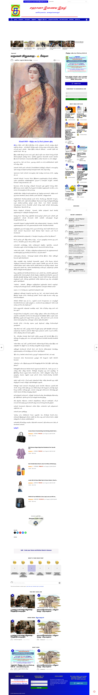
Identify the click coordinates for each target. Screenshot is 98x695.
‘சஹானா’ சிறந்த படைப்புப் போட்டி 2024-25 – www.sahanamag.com (81, 154)
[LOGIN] (86, 19)
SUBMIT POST (77, 83)
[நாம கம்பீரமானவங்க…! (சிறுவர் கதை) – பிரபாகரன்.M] (29, 44)
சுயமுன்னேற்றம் (68, 191)
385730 (36, 483)
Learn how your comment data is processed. (35, 586)
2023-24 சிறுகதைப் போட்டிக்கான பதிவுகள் (80, 189)
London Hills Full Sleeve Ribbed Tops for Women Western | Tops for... (42, 480)
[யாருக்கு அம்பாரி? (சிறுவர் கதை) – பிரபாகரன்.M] (42, 44)
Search (86, 1)
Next (86, 45)
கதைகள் (21, 19)
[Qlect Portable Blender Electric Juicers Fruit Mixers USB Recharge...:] (21, 470)
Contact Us (77, 19)
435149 (35, 433)
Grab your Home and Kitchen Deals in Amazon (38, 550)
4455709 (36, 499)
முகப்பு (15, 19)
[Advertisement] (49, 31)
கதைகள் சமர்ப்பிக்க (53, 19)
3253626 (36, 466)
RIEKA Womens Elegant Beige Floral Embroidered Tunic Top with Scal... (41, 448)
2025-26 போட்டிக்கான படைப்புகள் (16, 607)
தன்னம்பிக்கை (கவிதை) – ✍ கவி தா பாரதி (82, 131)
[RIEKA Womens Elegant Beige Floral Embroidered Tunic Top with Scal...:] (21, 454)
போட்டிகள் (27, 19)
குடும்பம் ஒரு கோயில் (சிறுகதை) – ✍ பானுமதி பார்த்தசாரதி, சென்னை (70, 156)
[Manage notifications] (94, 691)
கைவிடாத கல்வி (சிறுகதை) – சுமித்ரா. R (81, 194)
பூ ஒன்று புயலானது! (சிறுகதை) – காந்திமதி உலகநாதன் (17, 49)
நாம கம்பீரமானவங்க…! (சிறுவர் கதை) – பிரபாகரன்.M (29, 49)
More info (34, 435)
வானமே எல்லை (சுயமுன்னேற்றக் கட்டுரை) (69, 195)
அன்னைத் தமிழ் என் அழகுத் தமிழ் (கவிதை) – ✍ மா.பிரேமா (69, 173)
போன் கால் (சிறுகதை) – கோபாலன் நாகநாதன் (79, 42)
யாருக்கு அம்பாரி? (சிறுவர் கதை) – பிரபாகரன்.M (41, 49)
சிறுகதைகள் (25, 607)
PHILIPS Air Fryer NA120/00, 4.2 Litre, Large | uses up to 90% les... (42, 496)
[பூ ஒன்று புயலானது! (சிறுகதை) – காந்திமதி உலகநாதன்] (17, 44)
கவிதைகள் (67, 169)
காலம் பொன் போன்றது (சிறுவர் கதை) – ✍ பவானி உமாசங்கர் (81, 115)
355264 (36, 451)
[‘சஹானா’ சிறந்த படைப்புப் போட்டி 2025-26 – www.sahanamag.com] (23, 657)
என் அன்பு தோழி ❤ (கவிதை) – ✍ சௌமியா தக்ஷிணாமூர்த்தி (70, 115)
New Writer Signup (64, 19)
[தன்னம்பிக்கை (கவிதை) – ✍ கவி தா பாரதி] (82, 126)
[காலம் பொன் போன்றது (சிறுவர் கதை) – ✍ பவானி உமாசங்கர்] (82, 110)
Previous (11, 45)
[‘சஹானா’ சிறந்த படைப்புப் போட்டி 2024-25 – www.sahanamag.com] (82, 149)
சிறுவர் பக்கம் (79, 169)
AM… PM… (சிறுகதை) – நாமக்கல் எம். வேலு (55, 49)
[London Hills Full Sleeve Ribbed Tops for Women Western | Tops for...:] (21, 487)
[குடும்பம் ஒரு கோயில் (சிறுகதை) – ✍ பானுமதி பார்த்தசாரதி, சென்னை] (70, 149)
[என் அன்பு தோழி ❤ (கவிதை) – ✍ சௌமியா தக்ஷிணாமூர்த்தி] (70, 110)
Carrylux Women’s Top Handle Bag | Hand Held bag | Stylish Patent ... (42, 431)
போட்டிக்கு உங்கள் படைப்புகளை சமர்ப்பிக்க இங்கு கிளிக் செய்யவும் (36, 1)
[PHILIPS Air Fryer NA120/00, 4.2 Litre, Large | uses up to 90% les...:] (21, 503)
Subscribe (71, 19)
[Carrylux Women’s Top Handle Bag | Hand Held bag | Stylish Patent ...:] (21, 437)
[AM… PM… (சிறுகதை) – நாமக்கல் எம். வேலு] (55, 44)
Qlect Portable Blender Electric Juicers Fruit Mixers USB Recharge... (42, 464)
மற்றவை (34, 19)
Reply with (59, 583)
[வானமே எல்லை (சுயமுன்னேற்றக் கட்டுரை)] (70, 188)
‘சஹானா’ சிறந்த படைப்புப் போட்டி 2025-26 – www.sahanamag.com (22, 666)
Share (12, 64)
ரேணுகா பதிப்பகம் (42, 19)
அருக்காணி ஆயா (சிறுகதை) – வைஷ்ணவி (68, 49)
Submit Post (80, 683)
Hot (12, 650)
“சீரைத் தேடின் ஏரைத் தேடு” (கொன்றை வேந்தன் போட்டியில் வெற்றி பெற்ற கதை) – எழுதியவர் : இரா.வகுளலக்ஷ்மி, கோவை (82, 176)
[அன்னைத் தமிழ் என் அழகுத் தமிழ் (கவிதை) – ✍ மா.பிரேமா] (70, 167)
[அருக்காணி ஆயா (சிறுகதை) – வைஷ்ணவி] (68, 44)
